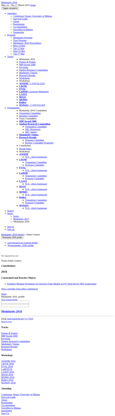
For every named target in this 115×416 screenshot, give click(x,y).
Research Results (27, 75)
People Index (25, 149)
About (16, 21)
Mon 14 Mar (19, 45)
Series (16, 216)
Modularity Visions (28, 72)
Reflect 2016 (7, 380)
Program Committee (34, 140)
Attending (12, 13)
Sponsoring (18, 32)
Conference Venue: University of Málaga (32, 16)
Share (4, 294)
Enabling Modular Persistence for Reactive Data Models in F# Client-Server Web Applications (51, 284)
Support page (6, 321)
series (21, 234)
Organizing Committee (30, 113)
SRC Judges (31, 132)
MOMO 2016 (7, 377)
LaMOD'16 (6, 369)
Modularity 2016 (9, 234)
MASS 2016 (7, 374)
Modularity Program (22, 37)
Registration (19, 24)
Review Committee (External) (39, 143)
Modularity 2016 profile (12, 237)
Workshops (24, 78)
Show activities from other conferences (19, 289)
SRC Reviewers (32, 129)
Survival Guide (20, 19)
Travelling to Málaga (23, 29)
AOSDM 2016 (8, 361)
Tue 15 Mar (18, 48)
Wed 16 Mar (19, 51)
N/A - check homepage (36, 157)
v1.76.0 (28, 318)
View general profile (9, 299)
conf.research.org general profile (22, 242)
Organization (13, 108)
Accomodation (20, 27)
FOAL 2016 (7, 366)
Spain (33, 5)
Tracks (10, 56)
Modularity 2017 (21, 219)
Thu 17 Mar (19, 54)
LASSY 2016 (7, 372)
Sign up (11, 229)
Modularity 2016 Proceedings (27, 43)
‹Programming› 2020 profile (20, 245)
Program (11, 35)
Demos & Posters (27, 62)
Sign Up (5, 413)
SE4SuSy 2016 (8, 382)
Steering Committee (28, 116)
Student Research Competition (33, 70)
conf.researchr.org (15, 318)
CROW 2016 (7, 364)
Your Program (20, 40)
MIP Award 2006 (27, 64)
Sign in (10, 226)
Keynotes (23, 67)
